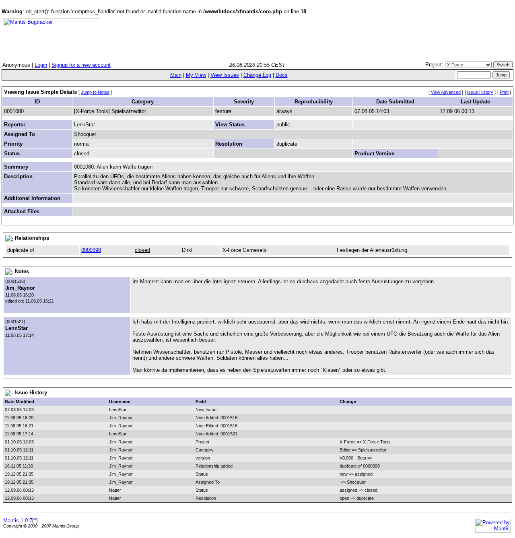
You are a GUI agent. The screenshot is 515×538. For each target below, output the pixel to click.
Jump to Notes (95, 92)
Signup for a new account (81, 65)
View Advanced (446, 92)
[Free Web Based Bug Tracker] (51, 57)
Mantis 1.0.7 (17, 520)
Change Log (257, 75)
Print (504, 92)
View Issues (224, 75)
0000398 (91, 250)
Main (175, 75)
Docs (282, 75)
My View (196, 75)
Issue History (480, 92)
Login (41, 65)
